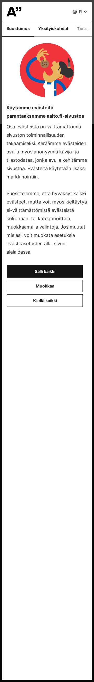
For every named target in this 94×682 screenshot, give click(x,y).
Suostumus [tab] (18, 28)
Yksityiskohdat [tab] (53, 28)
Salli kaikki (45, 271)
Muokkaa (45, 286)
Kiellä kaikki (45, 300)
